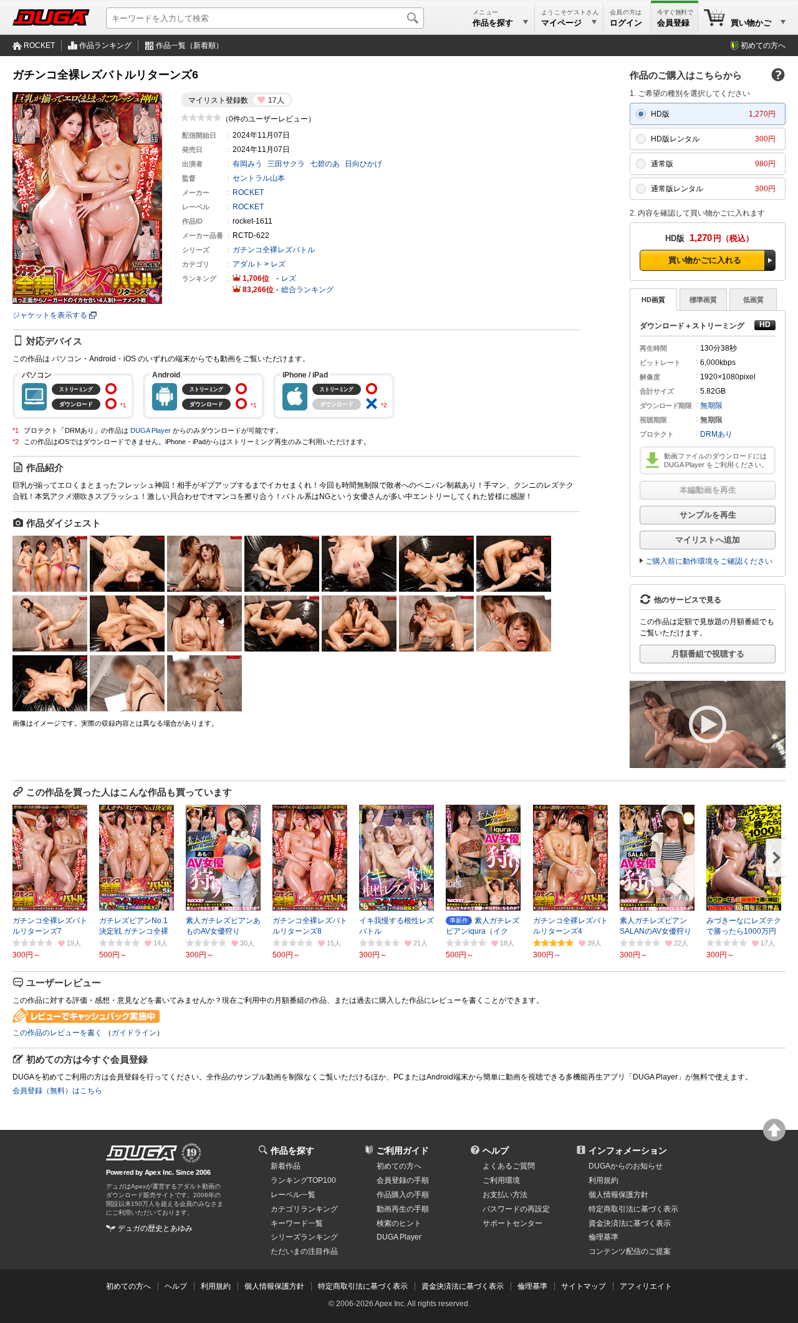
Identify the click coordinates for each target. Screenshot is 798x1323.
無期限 (711, 405)
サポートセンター (512, 1223)
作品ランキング (105, 45)
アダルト (247, 264)
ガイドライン (134, 1032)
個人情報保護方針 (618, 1194)
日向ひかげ (363, 163)
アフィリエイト (646, 1286)
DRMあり (716, 434)
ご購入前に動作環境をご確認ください (708, 561)
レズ (278, 264)
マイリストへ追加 (707, 539)
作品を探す (292, 1150)
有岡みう (247, 163)
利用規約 (603, 1180)
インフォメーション (628, 1150)
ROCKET (39, 45)
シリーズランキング (304, 1237)
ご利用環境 (501, 1180)
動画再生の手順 (403, 1209)
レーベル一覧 (293, 1194)
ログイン (626, 22)
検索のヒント (399, 1223)
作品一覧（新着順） (189, 45)
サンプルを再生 (708, 514)
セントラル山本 (259, 178)
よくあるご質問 (509, 1166)
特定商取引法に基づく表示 (363, 1286)
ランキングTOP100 (303, 1180)
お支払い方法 (505, 1194)
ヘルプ (496, 1150)
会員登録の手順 (403, 1180)
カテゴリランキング (304, 1209)
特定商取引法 (633, 1209)
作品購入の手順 (403, 1194)
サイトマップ (583, 1286)
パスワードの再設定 (516, 1209)
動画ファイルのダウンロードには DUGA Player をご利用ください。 (716, 460)
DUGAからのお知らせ (626, 1166)
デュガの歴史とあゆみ (155, 1228)
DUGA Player (150, 430)
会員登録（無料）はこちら (57, 1090)
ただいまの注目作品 (304, 1251)
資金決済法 (630, 1223)
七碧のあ (325, 163)
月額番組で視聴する (707, 653)
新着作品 (285, 1166)
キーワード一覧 (297, 1223)
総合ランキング (307, 289)
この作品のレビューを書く (57, 1032)
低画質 (753, 299)
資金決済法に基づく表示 (462, 1286)
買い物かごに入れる (704, 260)
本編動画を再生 (708, 490)
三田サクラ (286, 163)
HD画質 (653, 299)
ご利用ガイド (403, 1150)
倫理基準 (603, 1237)
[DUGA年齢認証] (141, 1152)
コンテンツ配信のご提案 (630, 1251)
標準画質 (703, 299)
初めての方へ (763, 45)
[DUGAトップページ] (51, 17)
